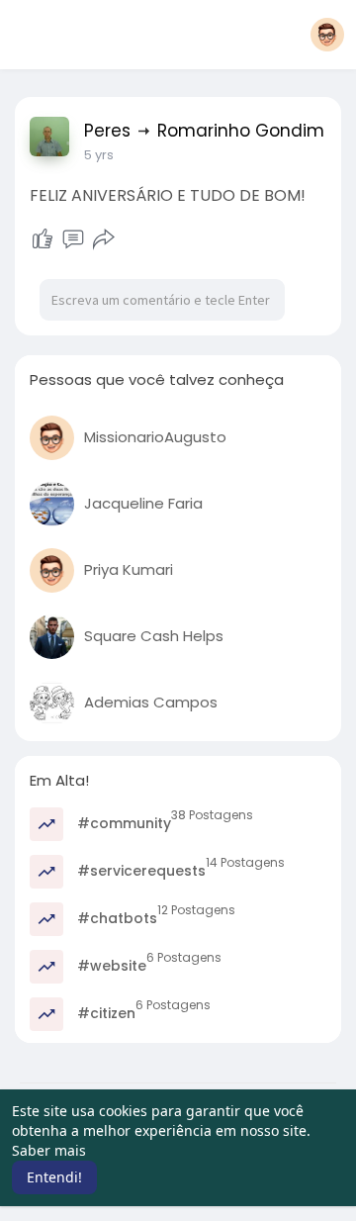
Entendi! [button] (54, 1177)
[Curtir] (42, 239)
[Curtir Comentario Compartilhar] (73, 239)
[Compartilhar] (104, 239)
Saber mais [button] (49, 1150)
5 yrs (99, 154)
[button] (327, 34)
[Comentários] (73, 239)
